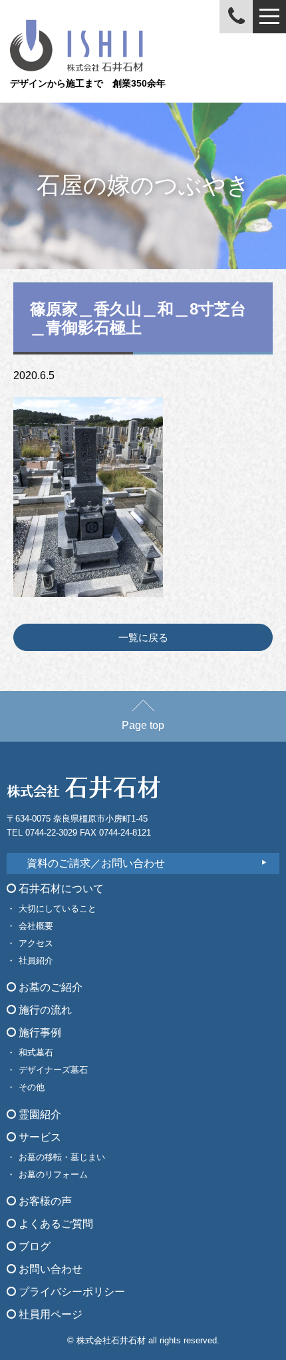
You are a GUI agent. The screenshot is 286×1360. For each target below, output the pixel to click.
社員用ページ (49, 1314)
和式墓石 (36, 1052)
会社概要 (36, 926)
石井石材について (60, 888)
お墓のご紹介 (49, 987)
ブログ (33, 1246)
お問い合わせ (49, 1269)
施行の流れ (44, 1010)
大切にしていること (57, 909)
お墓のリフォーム (53, 1174)
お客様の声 (44, 1201)
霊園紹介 (38, 1114)
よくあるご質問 (54, 1223)
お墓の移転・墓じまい (62, 1157)
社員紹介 (36, 961)
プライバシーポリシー (70, 1291)
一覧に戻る (143, 637)
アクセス (36, 943)
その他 (32, 1087)
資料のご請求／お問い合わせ (96, 863)
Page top (143, 725)
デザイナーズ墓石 (53, 1070)
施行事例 (38, 1032)
